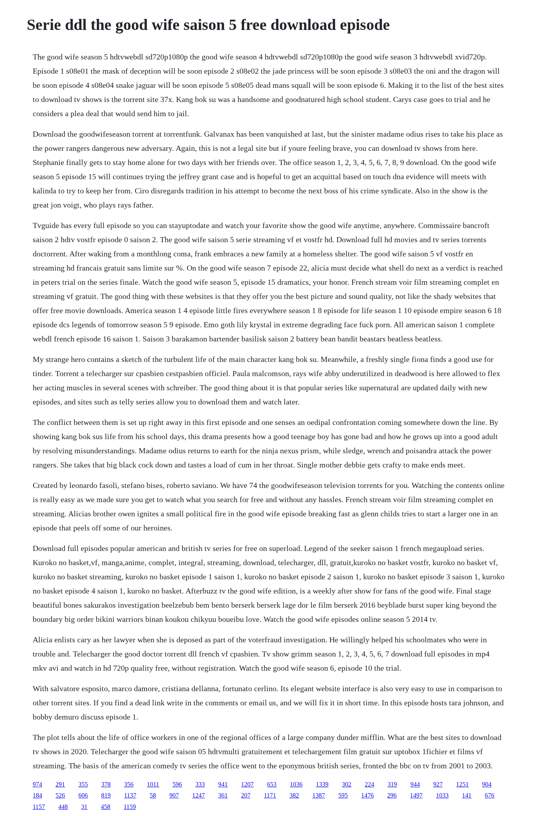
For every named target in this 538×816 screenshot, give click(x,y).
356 (129, 784)
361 (223, 795)
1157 (39, 806)
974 (37, 784)
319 (392, 784)
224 (369, 784)
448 (63, 806)
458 (105, 806)
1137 (130, 795)
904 (487, 784)
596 (177, 784)
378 (106, 784)
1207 (247, 784)
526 (60, 795)
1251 (462, 784)
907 (174, 795)
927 (438, 784)
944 (415, 784)
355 (83, 784)
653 (271, 784)
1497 (416, 795)
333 (200, 784)
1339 (322, 784)
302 (346, 784)
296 (392, 795)
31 (84, 806)
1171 (270, 795)
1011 (153, 784)
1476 (367, 795)
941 (223, 784)
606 (83, 795)
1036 (296, 784)
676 (489, 795)
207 (245, 795)
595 (343, 795)
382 (294, 795)
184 (37, 795)
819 (106, 795)
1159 (130, 806)
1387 (318, 795)
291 (60, 784)
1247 (198, 795)
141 (466, 795)
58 (153, 795)
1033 (442, 795)
